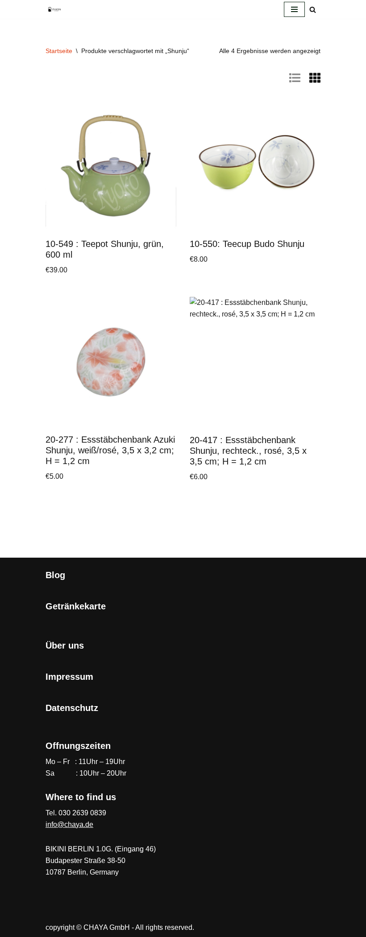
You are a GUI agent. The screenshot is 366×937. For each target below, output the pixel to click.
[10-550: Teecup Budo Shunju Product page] (255, 166)
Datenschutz (72, 708)
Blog (55, 575)
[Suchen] (312, 9)
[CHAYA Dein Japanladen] (54, 9)
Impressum (69, 677)
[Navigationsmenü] (294, 9)
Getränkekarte (76, 606)
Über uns (65, 645)
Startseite (59, 50)
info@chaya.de (69, 824)
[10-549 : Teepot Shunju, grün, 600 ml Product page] (111, 166)
